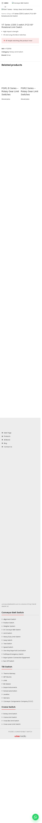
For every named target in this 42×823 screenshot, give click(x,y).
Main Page (7, 577)
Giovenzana (6, 233)
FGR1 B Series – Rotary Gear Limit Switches (10, 225)
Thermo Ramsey (9, 818)
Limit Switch (7, 778)
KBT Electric (7, 822)
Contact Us (8, 591)
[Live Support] (35, 817)
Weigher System (9, 771)
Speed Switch (8, 792)
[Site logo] (20, 3)
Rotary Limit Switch (16, 52)
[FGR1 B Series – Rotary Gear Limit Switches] (11, 145)
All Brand (7, 584)
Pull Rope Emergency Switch (13, 799)
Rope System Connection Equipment (16, 802)
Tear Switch (7, 788)
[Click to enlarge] (5, 7)
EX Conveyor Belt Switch (12, 774)
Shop (9, 14)
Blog (5, 588)
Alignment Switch (9, 764)
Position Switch (8, 767)
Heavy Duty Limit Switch (11, 781)
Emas (9, 55)
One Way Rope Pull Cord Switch (14, 795)
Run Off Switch (8, 806)
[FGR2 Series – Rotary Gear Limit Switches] (30, 145)
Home (4, 14)
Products (7, 581)
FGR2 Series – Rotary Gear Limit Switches (29, 225)
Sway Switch (7, 785)
